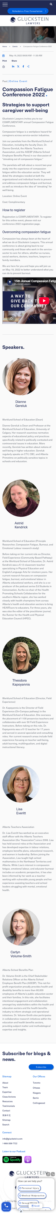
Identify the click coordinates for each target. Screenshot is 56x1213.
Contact (6, 1110)
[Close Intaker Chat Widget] (53, 1174)
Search (5, 1124)
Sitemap (6, 1120)
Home (4, 46)
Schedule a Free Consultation (27, 11)
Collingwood (39, 1103)
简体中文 (6, 1115)
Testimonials (8, 1106)
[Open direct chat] (48, 1174)
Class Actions (9, 1096)
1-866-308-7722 (9, 1143)
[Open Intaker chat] (21, 1211)
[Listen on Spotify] (12, 1159)
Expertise (6, 1092)
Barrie (36, 1098)
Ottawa (36, 1087)
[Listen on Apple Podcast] (28, 1159)
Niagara (37, 1092)
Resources (7, 1101)
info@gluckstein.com (12, 1138)
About (5, 1082)
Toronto (36, 1082)
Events (15, 46)
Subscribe (41, 1067)
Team (5, 1087)
